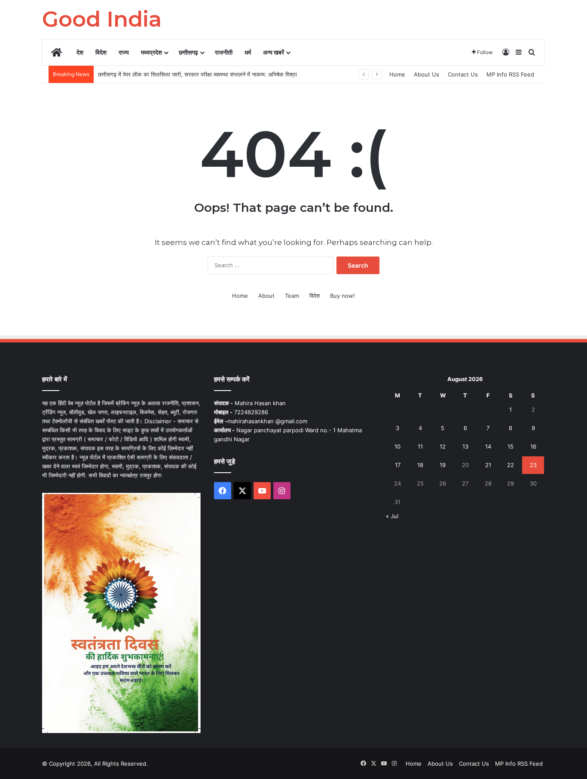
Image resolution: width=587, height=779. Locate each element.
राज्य (124, 52)
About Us (426, 74)
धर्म (248, 52)
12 (443, 446)
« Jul (392, 516)
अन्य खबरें (273, 52)
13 (465, 446)
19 (443, 464)
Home (397, 74)
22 (510, 464)
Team (292, 295)
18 (420, 464)
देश (79, 52)
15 (511, 446)
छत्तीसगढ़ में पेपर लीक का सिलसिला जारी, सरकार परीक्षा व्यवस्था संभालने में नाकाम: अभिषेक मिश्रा (197, 74)
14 (488, 446)
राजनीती (223, 52)
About (266, 295)
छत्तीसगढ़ (188, 52)
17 (398, 464)
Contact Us (463, 74)
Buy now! (342, 295)
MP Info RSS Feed (510, 74)
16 (533, 446)
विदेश (101, 52)
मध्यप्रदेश (151, 52)
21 (488, 464)
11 (420, 446)
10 (397, 446)
